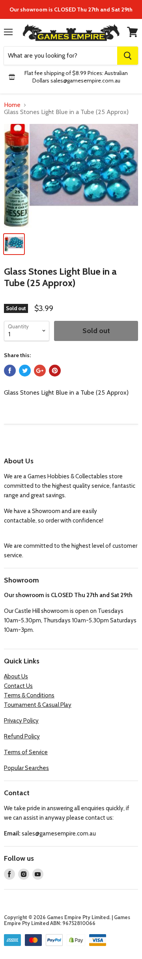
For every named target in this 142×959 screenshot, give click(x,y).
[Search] (127, 56)
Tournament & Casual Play (37, 704)
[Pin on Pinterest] (55, 370)
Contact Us (18, 685)
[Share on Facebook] (10, 370)
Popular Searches (26, 768)
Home (12, 105)
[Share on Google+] (40, 370)
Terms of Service (26, 752)
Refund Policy (22, 736)
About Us (16, 676)
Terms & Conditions (29, 695)
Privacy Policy (21, 720)
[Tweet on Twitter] (25, 370)
